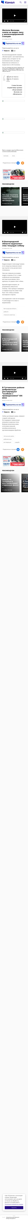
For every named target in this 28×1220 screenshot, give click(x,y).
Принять (14, 1207)
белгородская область (10, 308)
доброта (6, 311)
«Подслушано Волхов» (9, 151)
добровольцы (8, 439)
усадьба (17, 442)
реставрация (7, 442)
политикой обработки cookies (14, 1204)
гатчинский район (9, 436)
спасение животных (9, 315)
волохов (6, 156)
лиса (13, 156)
